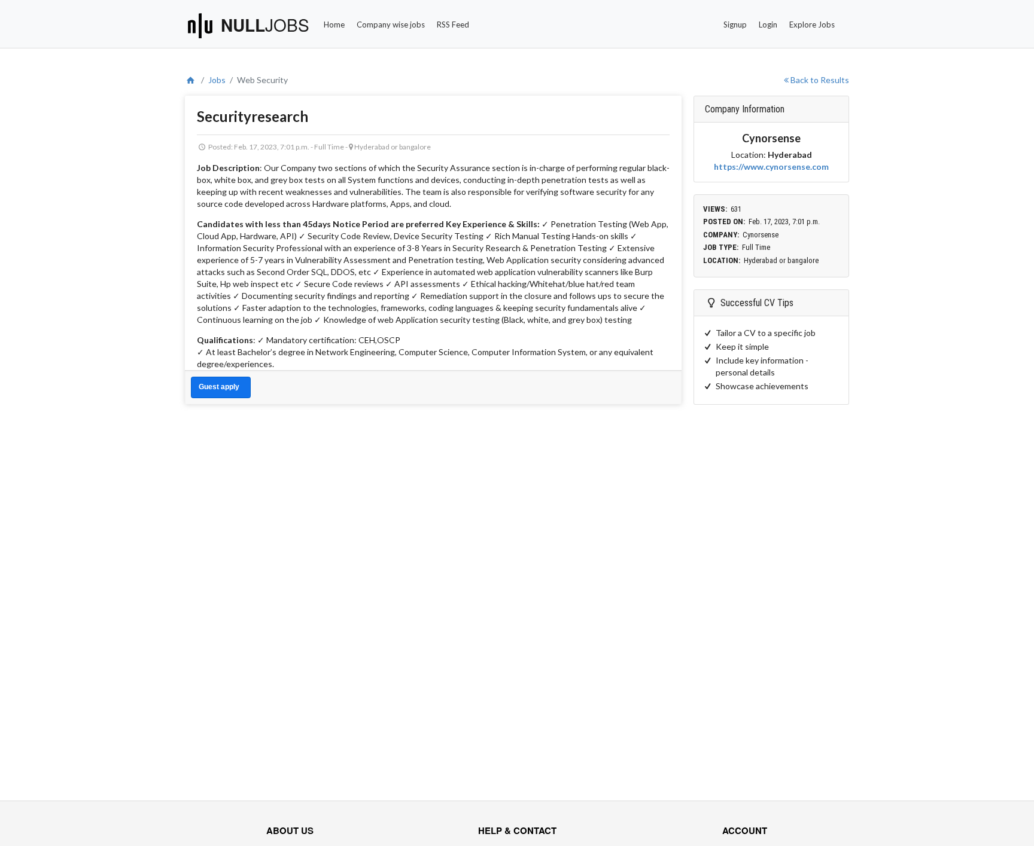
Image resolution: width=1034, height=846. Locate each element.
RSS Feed (453, 24)
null (265, 25)
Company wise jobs (391, 24)
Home (334, 24)
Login (768, 24)
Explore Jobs (812, 24)
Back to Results (819, 80)
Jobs (217, 80)
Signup (735, 24)
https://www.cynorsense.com (771, 166)
